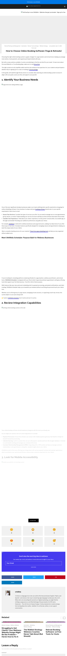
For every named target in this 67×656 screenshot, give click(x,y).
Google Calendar (54, 441)
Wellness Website (14, 625)
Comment (4, 652)
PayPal (54, 436)
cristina (18, 592)
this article (37, 64)
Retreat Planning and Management (12, 46)
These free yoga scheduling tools (39, 231)
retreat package (33, 69)
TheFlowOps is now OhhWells (33, 2)
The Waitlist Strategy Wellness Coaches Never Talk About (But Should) (33, 633)
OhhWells (11, 224)
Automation (24, 46)
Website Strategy (44, 46)
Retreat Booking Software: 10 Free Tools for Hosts (53, 632)
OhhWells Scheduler (13, 298)
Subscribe (33, 567)
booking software (40, 209)
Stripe (59, 436)
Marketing (32, 625)
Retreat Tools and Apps (33, 46)
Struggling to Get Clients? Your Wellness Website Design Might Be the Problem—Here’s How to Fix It (11, 632)
